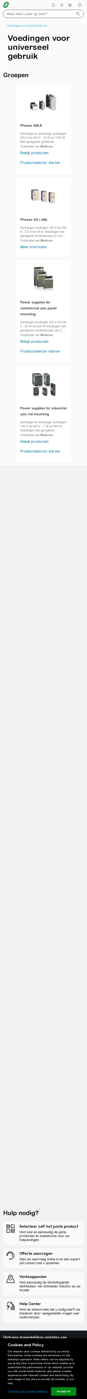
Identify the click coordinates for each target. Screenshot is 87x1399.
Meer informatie (33, 247)
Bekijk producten (34, 153)
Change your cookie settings (27, 1391)
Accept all (63, 1391)
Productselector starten (40, 162)
